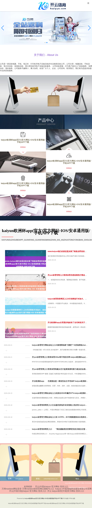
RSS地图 (65, 498)
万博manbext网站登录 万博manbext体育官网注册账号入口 (28, 489)
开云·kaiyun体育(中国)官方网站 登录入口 (65, 491)
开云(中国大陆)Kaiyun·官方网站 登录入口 (27, 491)
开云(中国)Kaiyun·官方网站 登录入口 (51, 486)
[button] (89, 28)
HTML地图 (72, 498)
